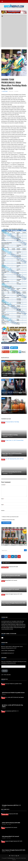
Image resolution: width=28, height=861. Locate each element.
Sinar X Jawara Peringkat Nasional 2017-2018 (13, 603)
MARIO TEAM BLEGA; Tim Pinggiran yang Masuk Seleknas (12, 410)
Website (2, 510)
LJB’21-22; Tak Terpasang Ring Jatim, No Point (11, 472)
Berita (3, 422)
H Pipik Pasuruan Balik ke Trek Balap (10, 435)
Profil (3, 361)
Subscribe (5, 670)
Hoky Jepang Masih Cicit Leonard (10, 589)
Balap (3, 441)
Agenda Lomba (5, 567)
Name (2, 498)
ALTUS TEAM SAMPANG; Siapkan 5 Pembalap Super (13, 373)
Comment (3, 484)
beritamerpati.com (11, 858)
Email (2, 504)
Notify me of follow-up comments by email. (10, 516)
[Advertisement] (14, 32)
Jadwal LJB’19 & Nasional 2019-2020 (11, 575)
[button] (2, 1)
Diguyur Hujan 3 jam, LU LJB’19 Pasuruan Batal (11, 453)
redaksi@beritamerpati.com (8, 653)
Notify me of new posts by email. (8, 519)
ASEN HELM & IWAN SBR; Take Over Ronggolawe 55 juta (14, 392)
